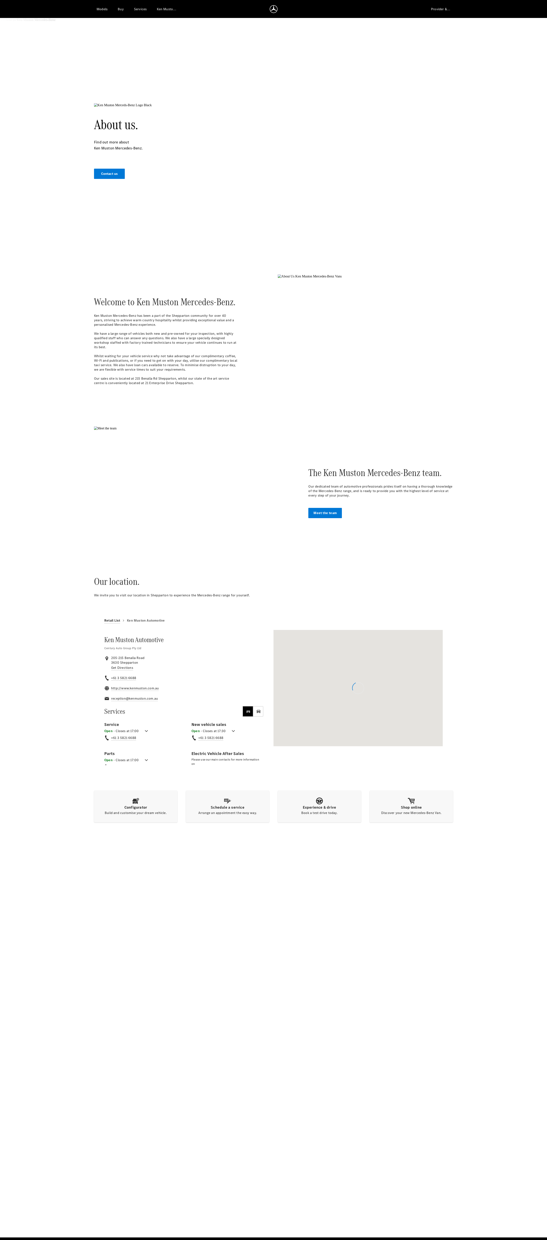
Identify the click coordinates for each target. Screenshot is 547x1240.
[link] (122, 667)
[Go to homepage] (274, 9)
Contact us (109, 173)
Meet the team (325, 513)
